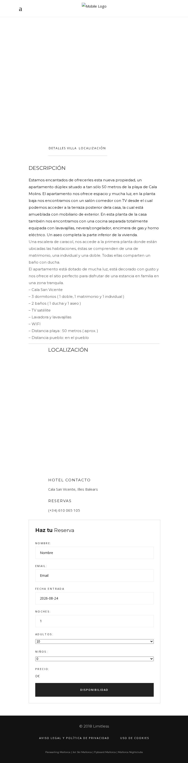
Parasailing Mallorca (57, 752)
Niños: (41, 651)
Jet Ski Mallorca (82, 752)
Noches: (43, 611)
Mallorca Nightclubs (130, 752)
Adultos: (44, 634)
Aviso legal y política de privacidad (74, 738)
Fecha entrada (49, 588)
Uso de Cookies (134, 738)
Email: (41, 566)
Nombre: (43, 543)
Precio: (42, 669)
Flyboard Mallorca (105, 752)
